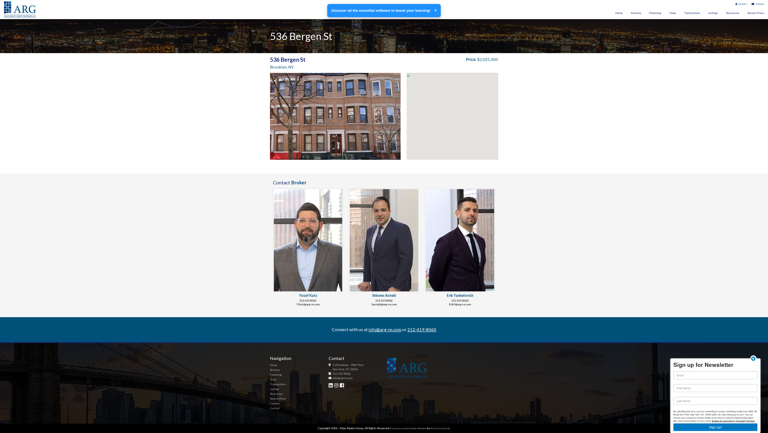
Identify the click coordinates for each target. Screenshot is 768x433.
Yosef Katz (308, 295)
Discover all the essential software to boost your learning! (381, 11)
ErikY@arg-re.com (460, 304)
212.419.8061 (308, 300)
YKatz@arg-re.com (308, 304)
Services (636, 13)
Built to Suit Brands (440, 428)
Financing (655, 13)
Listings (713, 13)
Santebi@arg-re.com (384, 304)
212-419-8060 (421, 329)
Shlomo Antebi (384, 295)
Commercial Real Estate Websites (409, 428)
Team (672, 13)
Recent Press (278, 398)
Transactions (692, 13)
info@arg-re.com (385, 329)
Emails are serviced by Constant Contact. (733, 420)
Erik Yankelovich (460, 295)
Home (619, 13)
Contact (760, 3)
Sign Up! (715, 427)
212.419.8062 (384, 300)
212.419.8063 (460, 300)
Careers (742, 3)
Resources (732, 13)
